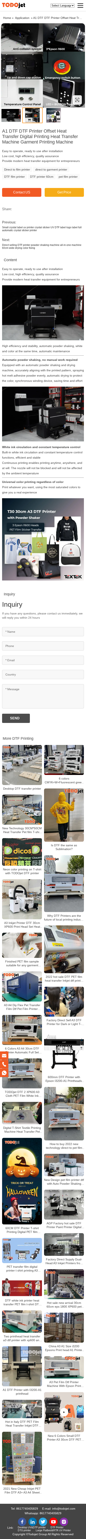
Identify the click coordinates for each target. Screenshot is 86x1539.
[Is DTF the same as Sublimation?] (64, 815)
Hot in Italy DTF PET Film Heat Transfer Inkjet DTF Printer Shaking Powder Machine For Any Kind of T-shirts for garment (22, 1423)
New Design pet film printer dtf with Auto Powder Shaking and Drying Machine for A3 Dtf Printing (64, 1182)
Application (22, 18)
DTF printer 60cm (41, 176)
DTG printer (24, 1530)
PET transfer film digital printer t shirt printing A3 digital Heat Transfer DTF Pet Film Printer (22, 1268)
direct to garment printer (51, 169)
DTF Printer (57, 1527)
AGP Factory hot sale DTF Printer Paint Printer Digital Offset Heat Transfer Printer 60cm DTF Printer (64, 1225)
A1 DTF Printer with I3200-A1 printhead (22, 1391)
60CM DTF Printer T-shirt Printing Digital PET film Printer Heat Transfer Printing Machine (22, 1230)
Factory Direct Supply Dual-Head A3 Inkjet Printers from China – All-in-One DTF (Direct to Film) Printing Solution (64, 1261)
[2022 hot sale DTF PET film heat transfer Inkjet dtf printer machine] (64, 949)
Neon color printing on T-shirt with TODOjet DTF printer (22, 871)
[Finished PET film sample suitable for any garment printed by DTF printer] (22, 945)
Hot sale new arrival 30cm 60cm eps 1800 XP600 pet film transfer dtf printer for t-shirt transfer (64, 1304)
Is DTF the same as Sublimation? (64, 847)
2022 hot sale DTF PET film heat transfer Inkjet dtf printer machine (64, 978)
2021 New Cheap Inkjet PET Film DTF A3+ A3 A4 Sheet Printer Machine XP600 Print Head (22, 1490)
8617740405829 (27, 1508)
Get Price (64, 192)
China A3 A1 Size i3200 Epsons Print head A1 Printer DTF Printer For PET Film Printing (64, 1348)
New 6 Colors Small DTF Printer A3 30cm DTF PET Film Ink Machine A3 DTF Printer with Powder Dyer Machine (64, 1437)
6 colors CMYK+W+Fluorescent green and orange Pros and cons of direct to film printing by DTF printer (64, 780)
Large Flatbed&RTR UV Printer (53, 1530)
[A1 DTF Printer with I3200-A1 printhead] (22, 1366)
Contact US (21, 192)
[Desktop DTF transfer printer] (22, 765)
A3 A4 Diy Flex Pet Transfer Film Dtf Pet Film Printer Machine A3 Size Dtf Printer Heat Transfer (22, 1007)
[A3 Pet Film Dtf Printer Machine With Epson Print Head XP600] (64, 1367)
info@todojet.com (63, 1508)
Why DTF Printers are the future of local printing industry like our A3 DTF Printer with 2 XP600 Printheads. (64, 917)
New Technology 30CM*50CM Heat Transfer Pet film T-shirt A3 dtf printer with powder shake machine (22, 830)
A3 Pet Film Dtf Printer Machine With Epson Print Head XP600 (64, 1384)
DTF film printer (14, 176)
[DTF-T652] (43, 65)
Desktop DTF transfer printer (22, 788)
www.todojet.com (27, 100)
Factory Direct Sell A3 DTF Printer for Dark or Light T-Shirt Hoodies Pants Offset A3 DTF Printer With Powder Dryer (63, 1022)
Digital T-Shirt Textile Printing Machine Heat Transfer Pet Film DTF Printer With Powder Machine (22, 1130)
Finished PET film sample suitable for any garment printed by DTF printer (22, 963)
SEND (15, 718)
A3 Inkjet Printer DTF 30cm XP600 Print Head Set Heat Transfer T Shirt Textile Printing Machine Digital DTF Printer (22, 925)
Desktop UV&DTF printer (32, 1527)
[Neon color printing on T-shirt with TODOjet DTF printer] (22, 852)
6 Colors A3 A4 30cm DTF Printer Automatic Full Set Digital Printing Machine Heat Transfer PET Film (22, 1050)
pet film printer (68, 176)
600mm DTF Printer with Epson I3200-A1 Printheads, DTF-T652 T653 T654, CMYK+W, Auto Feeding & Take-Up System (64, 1079)
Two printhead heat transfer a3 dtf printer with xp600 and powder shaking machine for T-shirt (22, 1338)
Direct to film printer (17, 169)
